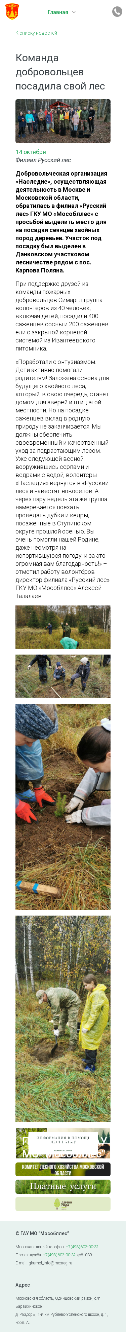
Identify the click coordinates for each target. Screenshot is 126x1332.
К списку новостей (36, 33)
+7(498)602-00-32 (82, 1247)
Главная (58, 12)
